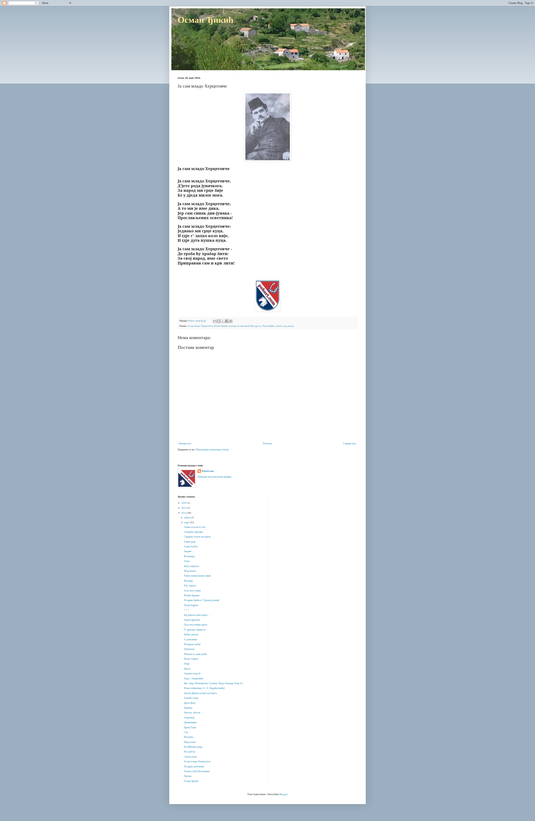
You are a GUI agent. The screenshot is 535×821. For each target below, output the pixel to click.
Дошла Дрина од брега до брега (200, 693)
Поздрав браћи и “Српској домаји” (202, 600)
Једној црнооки (192, 619)
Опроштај (189, 717)
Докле (187, 668)
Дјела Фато (189, 702)
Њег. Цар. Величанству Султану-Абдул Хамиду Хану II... (214, 683)
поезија (232, 325)
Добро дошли (191, 634)
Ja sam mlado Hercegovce (249, 325)
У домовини (190, 639)
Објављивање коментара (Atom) (212, 449)
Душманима (190, 722)
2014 (184, 512)
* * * (186, 609)
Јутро (187, 561)
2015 (184, 507)
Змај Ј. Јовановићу (194, 678)
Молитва (188, 736)
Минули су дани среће (195, 654)
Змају (187, 663)
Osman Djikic (268, 325)
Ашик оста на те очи (194, 527)
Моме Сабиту (191, 658)
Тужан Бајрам (191, 605)
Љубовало (189, 649)
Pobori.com (208, 471)
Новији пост (185, 443)
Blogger (283, 794)
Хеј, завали (190, 585)
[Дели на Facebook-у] (227, 321)
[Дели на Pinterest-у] (231, 321)
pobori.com (281, 325)
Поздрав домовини (194, 766)
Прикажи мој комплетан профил (214, 476)
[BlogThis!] (219, 321)
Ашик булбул (191, 546)
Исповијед (189, 556)
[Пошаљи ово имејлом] (215, 321)
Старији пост (349, 443)
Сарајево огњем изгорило (197, 536)
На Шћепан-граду (193, 746)
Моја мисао (190, 570)
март (187, 522)
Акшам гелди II (192, 673)
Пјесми (187, 776)
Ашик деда (189, 541)
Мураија (188, 580)
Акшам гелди (191, 697)
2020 (184, 502)
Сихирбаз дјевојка (193, 531)
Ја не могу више (192, 590)
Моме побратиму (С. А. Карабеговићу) (204, 688)
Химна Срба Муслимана (197, 771)
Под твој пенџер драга (195, 624)
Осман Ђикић (205, 19)
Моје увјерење (191, 566)
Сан (186, 732)
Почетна (267, 443)
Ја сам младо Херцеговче (200, 325)
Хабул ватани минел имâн (197, 575)
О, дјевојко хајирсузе (195, 629)
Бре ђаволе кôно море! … (197, 614)
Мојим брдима (191, 595)
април (187, 517)
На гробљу (189, 751)
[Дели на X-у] (223, 321)
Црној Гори (190, 727)
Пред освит (190, 741)
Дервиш (188, 707)
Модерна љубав (192, 644)
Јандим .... (189, 551)
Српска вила (190, 756)
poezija (290, 325)
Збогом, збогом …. (194, 712)
